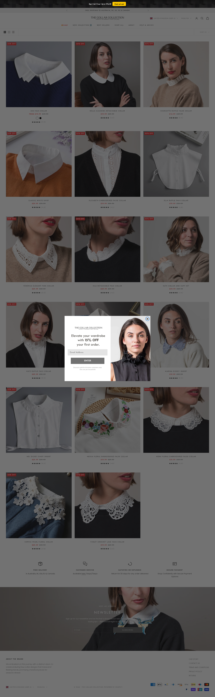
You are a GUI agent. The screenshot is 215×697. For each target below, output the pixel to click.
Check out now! (119, 4)
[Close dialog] (147, 319)
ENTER (87, 361)
